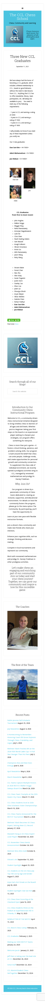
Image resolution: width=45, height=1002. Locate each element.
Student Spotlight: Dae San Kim (19, 891)
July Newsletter (13, 729)
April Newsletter (13, 771)
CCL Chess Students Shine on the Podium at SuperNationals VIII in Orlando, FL (20, 911)
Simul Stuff (11, 965)
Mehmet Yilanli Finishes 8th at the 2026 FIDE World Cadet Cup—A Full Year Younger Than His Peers (21, 751)
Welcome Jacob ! (13, 950)
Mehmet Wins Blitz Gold (17, 851)
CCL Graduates (13, 936)
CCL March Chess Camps (17, 928)
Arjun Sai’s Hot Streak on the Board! (21, 882)
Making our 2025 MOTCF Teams (20, 942)
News (16, 324)
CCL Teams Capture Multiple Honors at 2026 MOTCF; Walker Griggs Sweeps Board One (21, 786)
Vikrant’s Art (12, 860)
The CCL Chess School (22, 16)
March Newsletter (14, 777)
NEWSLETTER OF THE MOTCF (19, 919)
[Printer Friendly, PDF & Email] (13, 320)
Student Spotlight (14, 865)
